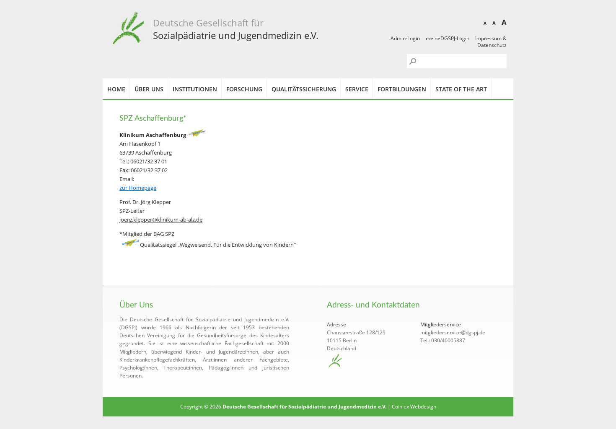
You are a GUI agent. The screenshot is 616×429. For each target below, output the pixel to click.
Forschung (244, 89)
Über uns (149, 89)
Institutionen (195, 89)
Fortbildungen (402, 89)
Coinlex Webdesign (414, 406)
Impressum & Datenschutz (491, 42)
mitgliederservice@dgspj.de (452, 332)
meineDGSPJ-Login (447, 38)
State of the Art (461, 89)
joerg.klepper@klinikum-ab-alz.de (160, 219)
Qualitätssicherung (304, 89)
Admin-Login (405, 38)
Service (356, 89)
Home (116, 89)
